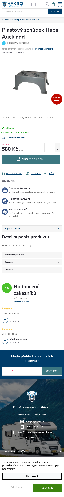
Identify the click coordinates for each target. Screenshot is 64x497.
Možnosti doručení (16, 137)
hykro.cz (34, 437)
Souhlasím (47, 488)
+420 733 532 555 (34, 426)
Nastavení (32, 476)
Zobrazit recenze (21, 301)
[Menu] (60, 4)
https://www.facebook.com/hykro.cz (34, 432)
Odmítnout (16, 487)
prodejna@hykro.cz (34, 421)
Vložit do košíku (33, 159)
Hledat (55, 11)
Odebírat (51, 371)
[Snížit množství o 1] (57, 149)
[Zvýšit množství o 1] (57, 145)
